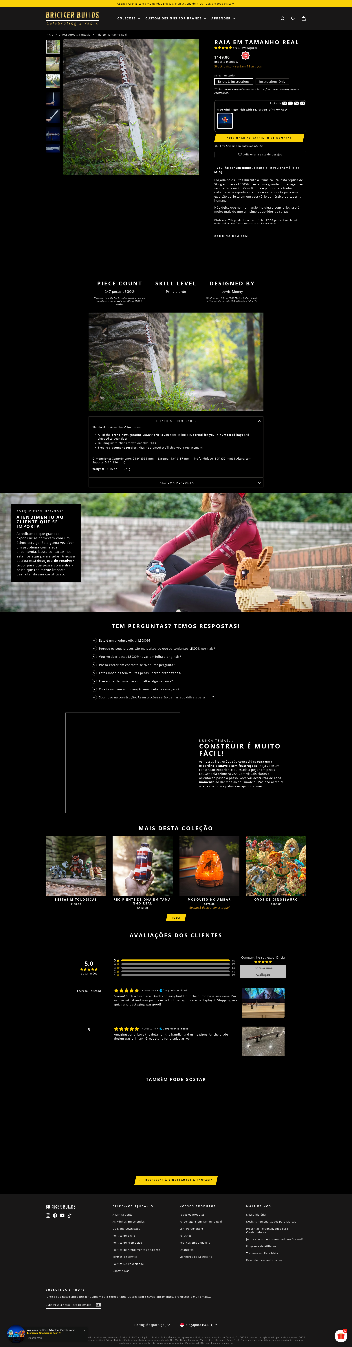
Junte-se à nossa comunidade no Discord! (274, 1239)
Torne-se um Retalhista (262, 1253)
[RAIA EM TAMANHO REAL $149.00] (225, 253)
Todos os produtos (192, 1214)
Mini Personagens (191, 1228)
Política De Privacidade (128, 1264)
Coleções (127, 18)
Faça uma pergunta (176, 482)
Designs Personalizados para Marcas (271, 1221)
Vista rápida (76, 891)
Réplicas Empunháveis (194, 1242)
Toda (176, 917)
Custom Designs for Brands (174, 18)
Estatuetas (186, 1249)
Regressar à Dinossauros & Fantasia (178, 1179)
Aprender (221, 18)
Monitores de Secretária (195, 1256)
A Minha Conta (123, 1214)
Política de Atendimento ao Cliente (136, 1249)
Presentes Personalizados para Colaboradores (267, 1230)
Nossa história (256, 1214)
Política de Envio (124, 1235)
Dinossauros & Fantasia (74, 34)
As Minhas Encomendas (129, 1221)
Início (49, 34)
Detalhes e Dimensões (176, 421)
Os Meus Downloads (126, 1228)
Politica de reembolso (127, 1242)
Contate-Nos (121, 1271)
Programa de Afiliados (261, 1246)
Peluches (185, 1235)
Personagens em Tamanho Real (200, 1221)
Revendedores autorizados (264, 1260)
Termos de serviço (125, 1256)
